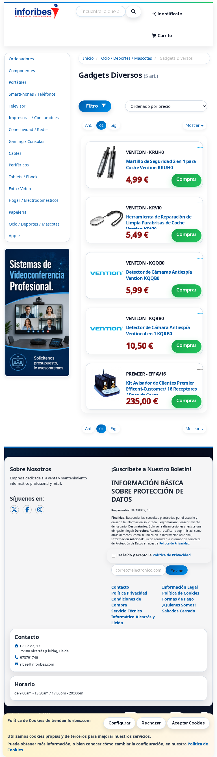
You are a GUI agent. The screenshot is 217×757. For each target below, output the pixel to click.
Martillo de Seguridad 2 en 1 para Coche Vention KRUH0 (161, 164)
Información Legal (180, 587)
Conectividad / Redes (29, 129)
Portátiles (18, 82)
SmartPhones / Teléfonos (32, 94)
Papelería (18, 212)
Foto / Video (20, 188)
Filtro (92, 106)
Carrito (164, 35)
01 (101, 125)
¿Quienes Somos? (179, 605)
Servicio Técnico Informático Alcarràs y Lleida (133, 616)
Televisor (17, 106)
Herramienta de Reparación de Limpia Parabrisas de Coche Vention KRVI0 (158, 223)
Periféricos (19, 165)
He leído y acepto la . (155, 555)
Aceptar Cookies (188, 723)
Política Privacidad (129, 593)
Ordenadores (21, 58)
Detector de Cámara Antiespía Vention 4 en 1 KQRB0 (158, 330)
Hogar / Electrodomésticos (33, 200)
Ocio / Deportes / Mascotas (34, 224)
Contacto (120, 587)
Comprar (186, 179)
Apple (14, 235)
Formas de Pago (178, 599)
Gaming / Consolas (26, 141)
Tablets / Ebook (23, 176)
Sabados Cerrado (178, 611)
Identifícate (169, 14)
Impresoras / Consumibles (34, 117)
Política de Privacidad (174, 543)
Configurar (119, 723)
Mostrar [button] (193, 125)
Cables (15, 153)
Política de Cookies (180, 593)
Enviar (176, 571)
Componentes (22, 70)
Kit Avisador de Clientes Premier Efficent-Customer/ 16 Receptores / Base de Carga (161, 389)
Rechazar (151, 723)
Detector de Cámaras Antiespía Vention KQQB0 (159, 275)
